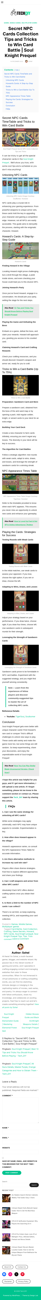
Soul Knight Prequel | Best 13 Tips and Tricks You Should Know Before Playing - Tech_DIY (20, 1052)
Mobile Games (15, 23)
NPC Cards (9, 934)
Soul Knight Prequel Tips (21, 935)
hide (16, 70)
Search (4, 1181)
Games (6, 23)
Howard (30, 931)
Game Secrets (19, 931)
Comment (7, 1096)
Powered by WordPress (11, 1295)
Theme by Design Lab (30, 1295)
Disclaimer (8, 1281)
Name (5, 1128)
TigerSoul (20, 716)
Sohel (30, 61)
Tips (25, 936)
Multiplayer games (29, 23)
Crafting (7, 931)
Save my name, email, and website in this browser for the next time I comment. (19, 1164)
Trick (30, 936)
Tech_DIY (18, 797)
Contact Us (22, 1267)
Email (5, 1138)
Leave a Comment (20, 939)
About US (7, 1267)
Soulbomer (30, 716)
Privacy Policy (23, 1281)
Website (6, 1148)
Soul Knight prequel (24, 934)
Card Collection (30, 929)
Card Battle (16, 929)
